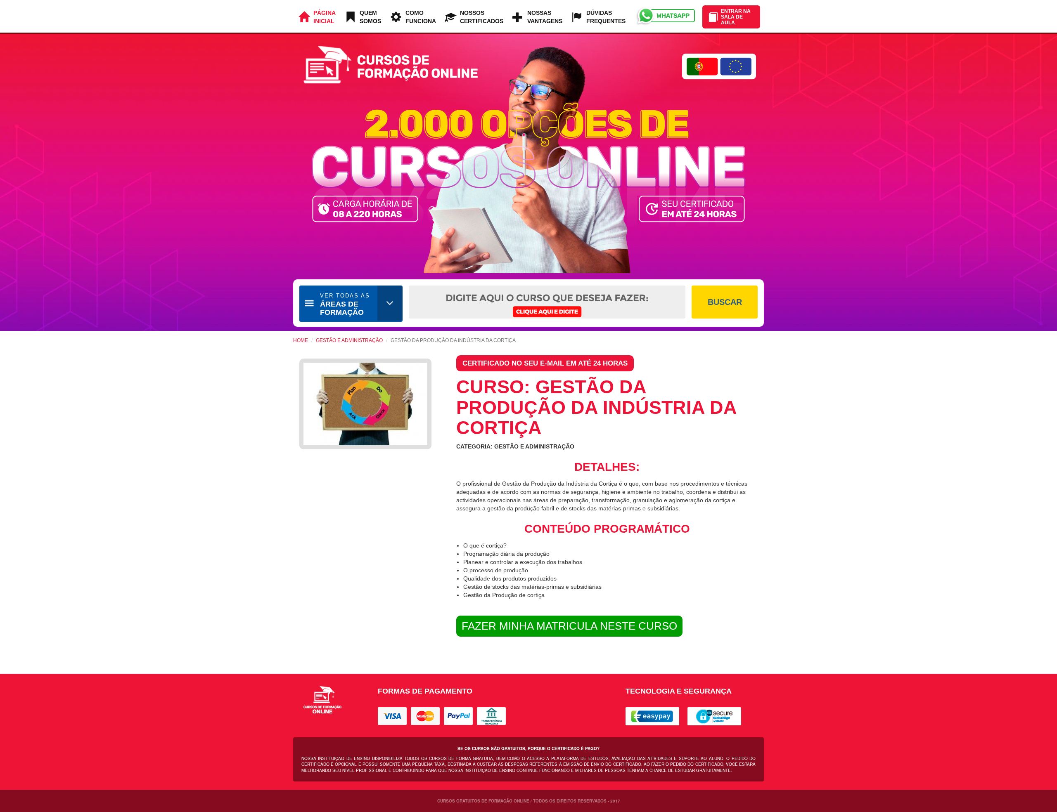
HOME (300, 340)
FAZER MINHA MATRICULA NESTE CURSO (569, 626)
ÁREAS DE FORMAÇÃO (345, 304)
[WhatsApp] (665, 16)
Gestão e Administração (349, 340)
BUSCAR (725, 302)
